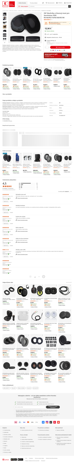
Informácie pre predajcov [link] (44, 430)
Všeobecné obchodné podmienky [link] (51, 458)
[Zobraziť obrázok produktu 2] (4, 18)
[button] (28, 183)
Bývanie (5, 441)
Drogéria (5, 445)
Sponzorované (5, 78)
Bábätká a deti (7, 439)
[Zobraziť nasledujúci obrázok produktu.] (5, 42)
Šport (5, 447)
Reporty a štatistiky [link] (60, 430)
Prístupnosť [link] (43, 460)
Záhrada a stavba (7, 434)
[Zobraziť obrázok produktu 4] (4, 27)
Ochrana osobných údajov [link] (39, 458)
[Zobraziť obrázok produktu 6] (4, 35)
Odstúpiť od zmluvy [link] (25, 443)
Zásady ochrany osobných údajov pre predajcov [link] (64, 441)
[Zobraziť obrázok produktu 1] (4, 14)
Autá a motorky (7, 450)
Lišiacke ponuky (7, 430)
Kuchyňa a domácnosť (8, 436)
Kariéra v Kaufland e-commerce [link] (45, 439)
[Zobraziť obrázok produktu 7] (4, 39)
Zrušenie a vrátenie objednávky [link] (28, 441)
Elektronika (6, 432)
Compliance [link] (31, 458)
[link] (33, 2)
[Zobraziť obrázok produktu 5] (4, 31)
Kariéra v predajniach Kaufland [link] (45, 437)
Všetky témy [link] (24, 437)
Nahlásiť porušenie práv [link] (26, 448)
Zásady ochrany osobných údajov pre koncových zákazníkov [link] (64, 444)
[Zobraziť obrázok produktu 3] (4, 22)
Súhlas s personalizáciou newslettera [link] (21, 414)
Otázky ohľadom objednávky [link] (27, 439)
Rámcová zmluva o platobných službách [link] (63, 438)
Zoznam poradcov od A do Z (27, 430)
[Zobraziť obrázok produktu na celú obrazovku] (25, 27)
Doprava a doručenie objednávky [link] (28, 446)
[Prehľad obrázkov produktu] (5, 27)
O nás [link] (26, 458)
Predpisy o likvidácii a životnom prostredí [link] (32, 460)
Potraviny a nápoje (7, 452)
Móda (5, 443)
